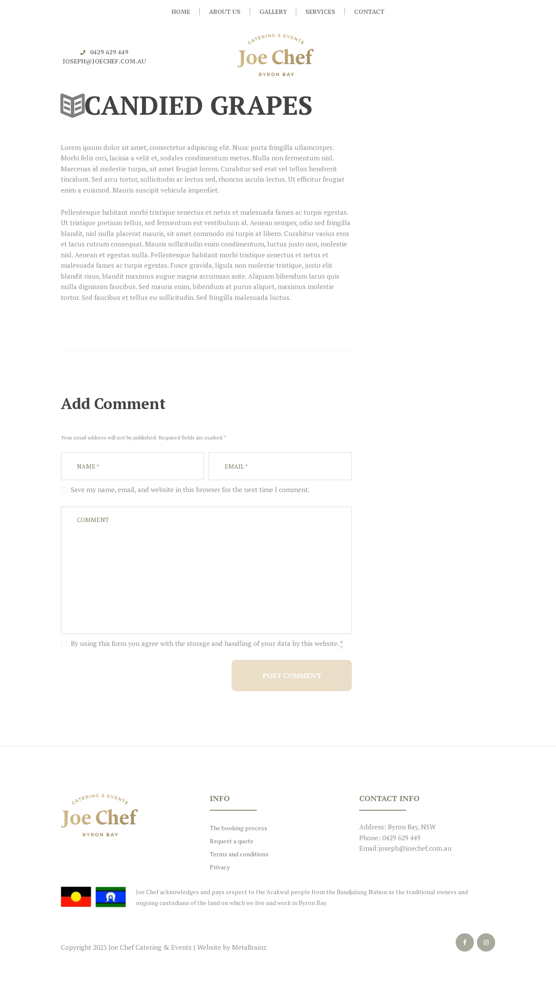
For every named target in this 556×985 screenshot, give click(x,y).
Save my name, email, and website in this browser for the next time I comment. (190, 489)
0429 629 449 (109, 52)
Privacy (220, 867)
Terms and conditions (239, 854)
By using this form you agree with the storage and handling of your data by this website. (207, 643)
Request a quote (231, 841)
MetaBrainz (249, 947)
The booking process (238, 828)
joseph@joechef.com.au (104, 61)
